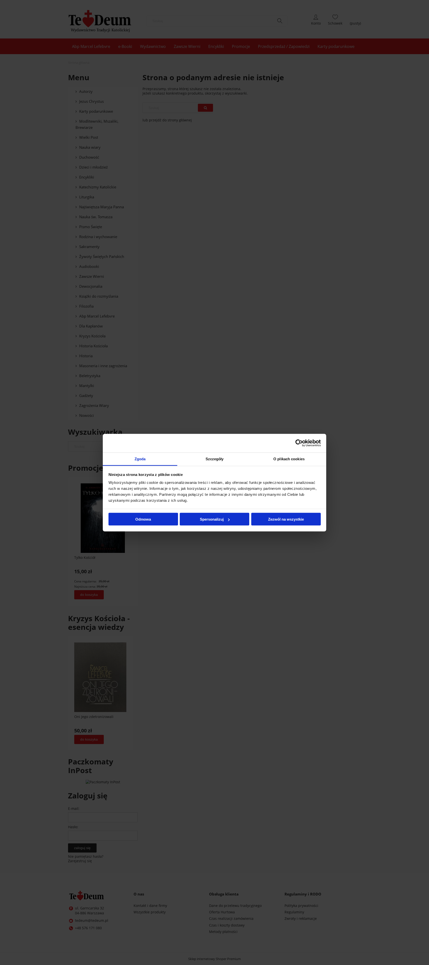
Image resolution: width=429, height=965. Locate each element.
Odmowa (143, 519)
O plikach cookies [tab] (289, 459)
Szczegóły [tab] (215, 459)
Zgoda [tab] (140, 459)
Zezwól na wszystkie (286, 519)
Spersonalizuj (212, 519)
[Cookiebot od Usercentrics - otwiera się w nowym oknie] (299, 443)
